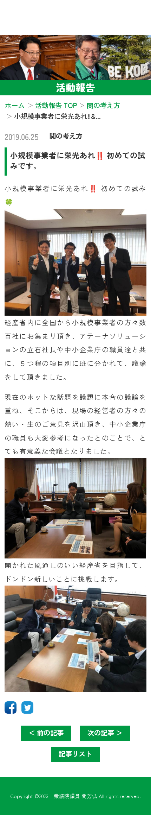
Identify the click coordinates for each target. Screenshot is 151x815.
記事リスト (75, 754)
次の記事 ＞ (105, 733)
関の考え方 (66, 136)
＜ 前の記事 (46, 733)
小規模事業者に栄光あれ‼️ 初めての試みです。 (77, 160)
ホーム (15, 105)
